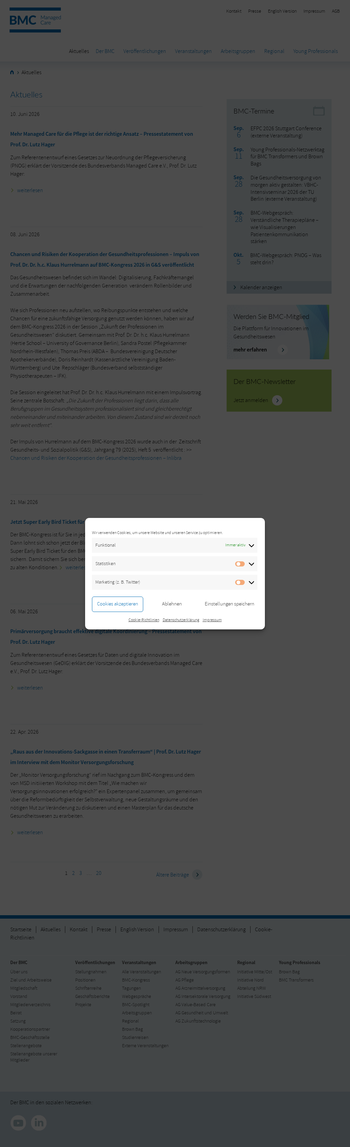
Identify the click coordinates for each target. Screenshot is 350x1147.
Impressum (212, 620)
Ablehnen (172, 604)
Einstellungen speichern (229, 604)
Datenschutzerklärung (181, 620)
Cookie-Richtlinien (144, 620)
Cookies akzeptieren (117, 604)
